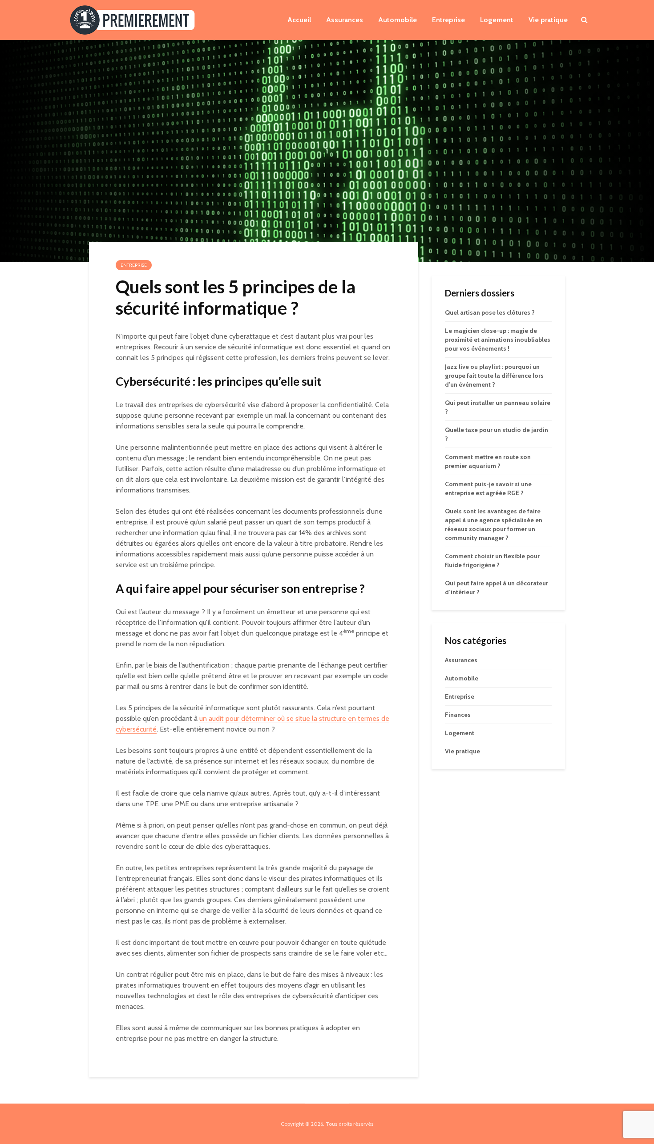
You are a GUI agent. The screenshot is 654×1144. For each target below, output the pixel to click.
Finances (458, 715)
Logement (496, 20)
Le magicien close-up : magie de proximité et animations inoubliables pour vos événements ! (497, 339)
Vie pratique (548, 20)
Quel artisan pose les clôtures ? (490, 312)
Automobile (397, 20)
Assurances (344, 20)
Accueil (299, 20)
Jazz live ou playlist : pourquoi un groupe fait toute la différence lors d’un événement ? (494, 375)
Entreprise (448, 20)
